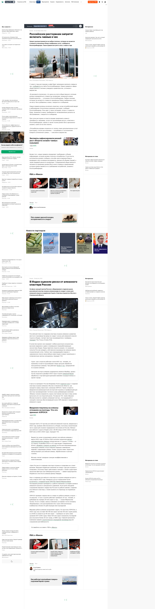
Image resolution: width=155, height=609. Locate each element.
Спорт (3, 103)
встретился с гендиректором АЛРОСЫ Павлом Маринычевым (50, 481)
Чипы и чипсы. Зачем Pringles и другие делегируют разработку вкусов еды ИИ (95, 45)
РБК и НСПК (4, 262)
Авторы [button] (32, 202)
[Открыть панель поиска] (102, 2)
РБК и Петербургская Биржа (8, 407)
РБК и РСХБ (4, 167)
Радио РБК (8, 2)
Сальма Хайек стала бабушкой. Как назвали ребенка (94, 30)
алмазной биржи (68, 373)
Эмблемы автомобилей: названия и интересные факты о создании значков (95, 291)
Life (86, 33)
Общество (4, 33)
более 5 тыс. (61, 365)
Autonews (87, 293)
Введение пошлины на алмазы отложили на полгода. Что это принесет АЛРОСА (44, 410)
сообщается (37, 86)
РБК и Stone (4, 47)
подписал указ (65, 383)
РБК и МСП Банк (5, 463)
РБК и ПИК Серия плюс (7, 286)
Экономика (4, 40)
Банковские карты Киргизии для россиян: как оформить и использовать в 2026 (95, 283)
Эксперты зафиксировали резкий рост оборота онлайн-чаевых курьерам (45, 140)
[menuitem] (21, 2)
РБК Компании (5, 189)
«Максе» (54, 527)
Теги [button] (36, 202)
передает (33, 340)
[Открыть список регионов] (99, 2)
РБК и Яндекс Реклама (7, 333)
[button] (99, 2)
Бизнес (31, 30)
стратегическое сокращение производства (56, 519)
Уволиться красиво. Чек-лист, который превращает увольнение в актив (95, 38)
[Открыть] (12, 2)
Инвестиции (88, 481)
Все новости (6, 27)
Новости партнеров (35, 231)
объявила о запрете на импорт (46, 445)
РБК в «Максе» (36, 174)
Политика (4, 120)
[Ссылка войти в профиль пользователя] (105, 1)
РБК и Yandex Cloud (6, 441)
